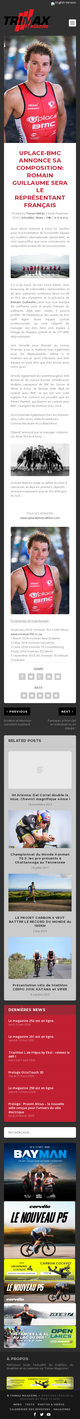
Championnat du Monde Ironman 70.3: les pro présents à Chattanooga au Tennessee (40, 858)
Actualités (27, 218)
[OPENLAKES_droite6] (40, 1346)
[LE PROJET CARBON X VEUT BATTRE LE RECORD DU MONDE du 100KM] (40, 892)
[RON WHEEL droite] (39, 1279)
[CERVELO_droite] (39, 1301)
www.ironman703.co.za (26, 634)
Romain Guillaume (23, 302)
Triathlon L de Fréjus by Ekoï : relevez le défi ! (39, 1055)
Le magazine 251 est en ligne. (31, 1037)
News (39, 218)
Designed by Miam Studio (40, 1399)
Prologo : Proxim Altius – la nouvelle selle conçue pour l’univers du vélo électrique (36, 1108)
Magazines (62, 1409)
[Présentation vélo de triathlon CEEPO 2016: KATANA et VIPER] (40, 958)
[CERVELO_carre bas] (39, 1256)
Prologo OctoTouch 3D (26, 1072)
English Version (65, 2)
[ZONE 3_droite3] (40, 1323)
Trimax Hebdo (35, 213)
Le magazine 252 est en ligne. (31, 1021)
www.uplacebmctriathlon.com (40, 518)
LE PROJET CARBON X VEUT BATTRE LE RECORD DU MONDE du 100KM (40, 922)
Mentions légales (55, 1395)
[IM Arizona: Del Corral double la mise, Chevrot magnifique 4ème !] (40, 770)
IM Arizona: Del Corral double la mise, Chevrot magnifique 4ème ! (40, 797)
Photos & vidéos (51, 1404)
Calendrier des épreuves (30, 1409)
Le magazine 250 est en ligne (30, 1088)
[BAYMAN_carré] (40, 1199)
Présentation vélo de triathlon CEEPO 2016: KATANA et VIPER (40, 987)
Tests (29, 1404)
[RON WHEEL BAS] (40, 1388)
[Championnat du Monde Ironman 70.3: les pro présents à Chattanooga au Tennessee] (40, 829)
